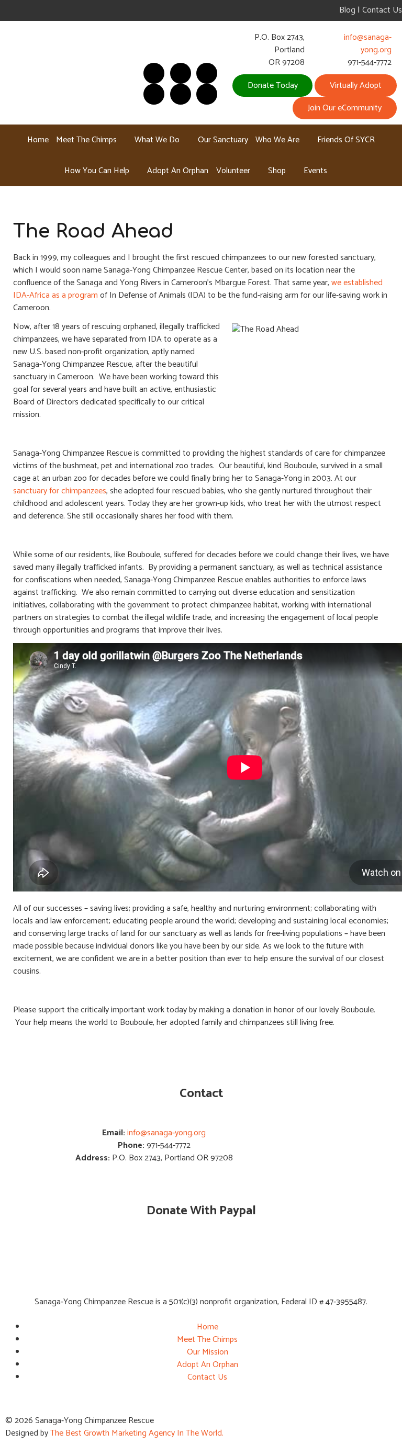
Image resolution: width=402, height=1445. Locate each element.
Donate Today (273, 85)
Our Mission (207, 1352)
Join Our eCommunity (345, 108)
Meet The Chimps (207, 1340)
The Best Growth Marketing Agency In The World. (137, 1433)
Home (207, 1327)
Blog (347, 10)
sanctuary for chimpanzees (59, 491)
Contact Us (382, 10)
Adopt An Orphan (207, 1365)
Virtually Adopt (356, 85)
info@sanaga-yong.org (368, 43)
